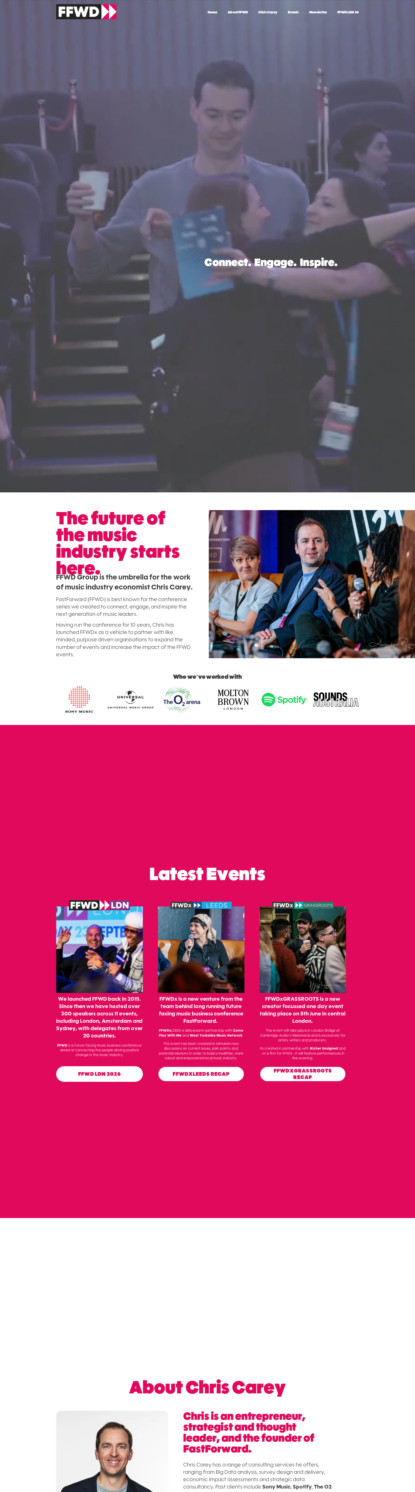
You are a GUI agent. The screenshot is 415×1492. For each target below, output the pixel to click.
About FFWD (238, 12)
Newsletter (318, 12)
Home (212, 12)
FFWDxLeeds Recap (201, 1074)
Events (293, 12)
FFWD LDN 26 (348, 12)
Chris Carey (268, 12)
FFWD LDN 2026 (99, 1074)
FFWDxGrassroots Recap (303, 1074)
